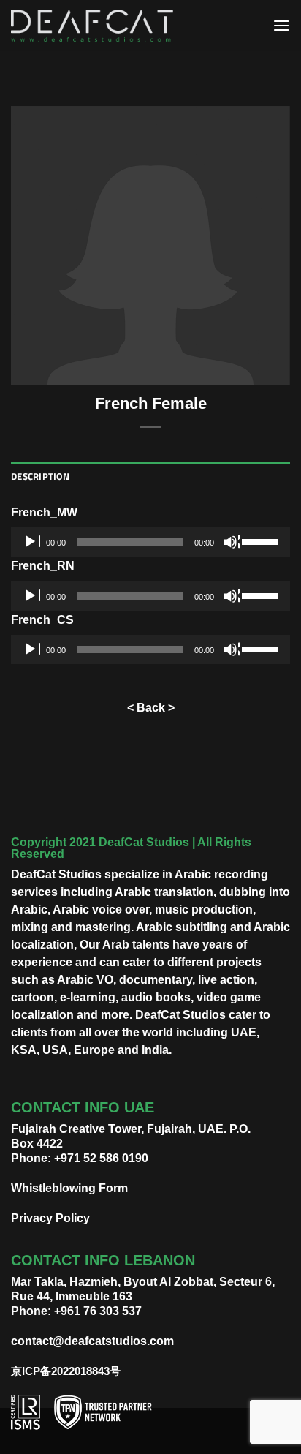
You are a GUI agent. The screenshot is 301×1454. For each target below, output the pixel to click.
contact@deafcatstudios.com (92, 1341)
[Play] (31, 542)
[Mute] (231, 542)
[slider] (262, 540)
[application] (150, 542)
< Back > (151, 707)
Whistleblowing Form (69, 1188)
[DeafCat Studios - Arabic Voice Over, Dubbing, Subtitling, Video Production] (92, 26)
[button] (281, 25)
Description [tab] (40, 476)
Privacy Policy (50, 1218)
